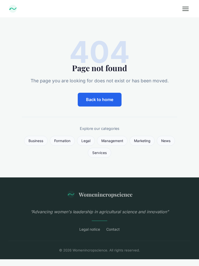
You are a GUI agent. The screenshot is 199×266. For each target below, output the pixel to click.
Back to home (99, 99)
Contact (113, 229)
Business (36, 141)
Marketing (142, 141)
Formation (62, 141)
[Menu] (185, 9)
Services (99, 153)
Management (112, 141)
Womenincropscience (105, 194)
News (165, 141)
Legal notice (89, 229)
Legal (85, 141)
